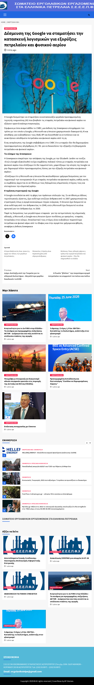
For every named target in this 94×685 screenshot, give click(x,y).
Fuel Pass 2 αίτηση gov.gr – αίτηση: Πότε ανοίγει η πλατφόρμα (47, 480)
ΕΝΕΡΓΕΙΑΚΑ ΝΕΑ (10, 28)
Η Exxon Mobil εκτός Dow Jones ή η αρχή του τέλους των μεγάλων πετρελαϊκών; (16, 253)
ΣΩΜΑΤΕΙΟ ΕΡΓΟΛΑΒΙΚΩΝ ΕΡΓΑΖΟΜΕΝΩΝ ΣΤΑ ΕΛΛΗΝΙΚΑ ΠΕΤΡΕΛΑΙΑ (39, 518)
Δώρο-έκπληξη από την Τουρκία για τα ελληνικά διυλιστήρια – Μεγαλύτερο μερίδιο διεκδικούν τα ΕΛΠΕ (23, 274)
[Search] (88, 15)
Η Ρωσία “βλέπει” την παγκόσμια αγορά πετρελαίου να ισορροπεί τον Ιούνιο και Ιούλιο (69, 273)
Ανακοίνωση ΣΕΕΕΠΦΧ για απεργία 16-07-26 (69, 558)
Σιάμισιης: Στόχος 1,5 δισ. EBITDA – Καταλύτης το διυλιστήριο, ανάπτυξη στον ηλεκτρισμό (69, 331)
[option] (47, 451)
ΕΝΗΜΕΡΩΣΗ (26, 449)
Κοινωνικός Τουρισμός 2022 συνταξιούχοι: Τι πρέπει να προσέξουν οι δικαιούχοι (54, 466)
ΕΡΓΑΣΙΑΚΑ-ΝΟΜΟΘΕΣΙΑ (39, 449)
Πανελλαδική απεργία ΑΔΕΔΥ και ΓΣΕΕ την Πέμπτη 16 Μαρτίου (46, 453)
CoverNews (57, 681)
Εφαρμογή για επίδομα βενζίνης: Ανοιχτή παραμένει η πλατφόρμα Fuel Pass (52, 508)
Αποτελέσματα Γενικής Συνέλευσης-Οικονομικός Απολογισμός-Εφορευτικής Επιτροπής (22, 560)
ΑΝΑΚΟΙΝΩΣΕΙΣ (9, 552)
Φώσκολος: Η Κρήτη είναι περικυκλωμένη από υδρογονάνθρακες (41, 253)
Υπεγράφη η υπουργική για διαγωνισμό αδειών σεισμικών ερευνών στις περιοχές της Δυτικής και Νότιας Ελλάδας (22, 381)
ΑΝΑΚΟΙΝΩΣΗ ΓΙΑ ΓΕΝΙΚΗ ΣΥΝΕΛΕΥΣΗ (20, 594)
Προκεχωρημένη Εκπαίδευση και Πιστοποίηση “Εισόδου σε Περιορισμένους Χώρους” (69, 381)
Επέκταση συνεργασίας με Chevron (20, 426)
